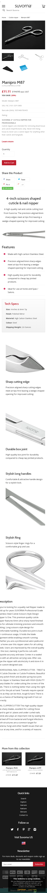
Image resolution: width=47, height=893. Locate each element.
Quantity (6, 149)
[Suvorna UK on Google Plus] (29, 830)
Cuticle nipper (13, 17)
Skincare (23, 812)
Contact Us (23, 815)
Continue (22, 889)
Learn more (8, 141)
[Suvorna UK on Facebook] (17, 830)
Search (23, 798)
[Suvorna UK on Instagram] (34, 830)
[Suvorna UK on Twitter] (12, 830)
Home (4, 17)
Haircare (23, 805)
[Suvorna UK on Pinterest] (23, 830)
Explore (23, 802)
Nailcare (23, 808)
